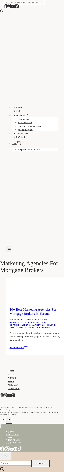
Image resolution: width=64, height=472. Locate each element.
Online (51, 325)
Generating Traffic (37, 322)
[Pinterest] (17, 8)
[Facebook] (5, 8)
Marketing (38, 325)
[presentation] (35, 289)
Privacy (13, 385)
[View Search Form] (4, 11)
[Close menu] (0, 426)
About (18, 107)
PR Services (25, 130)
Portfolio (21, 133)
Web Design (25, 123)
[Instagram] (8, 8)
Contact (19, 137)
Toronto (21, 327)
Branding (24, 119)
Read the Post (19, 347)
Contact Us (14, 443)
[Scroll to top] (3, 420)
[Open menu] (8, 249)
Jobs (11, 382)
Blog (11, 374)
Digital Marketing (29, 126)
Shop (17, 111)
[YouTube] (13, 8)
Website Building (39, 327)
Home (11, 371)
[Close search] (5, 456)
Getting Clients (20, 325)
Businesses (17, 322)
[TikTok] (19, 450)
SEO (12, 327)
